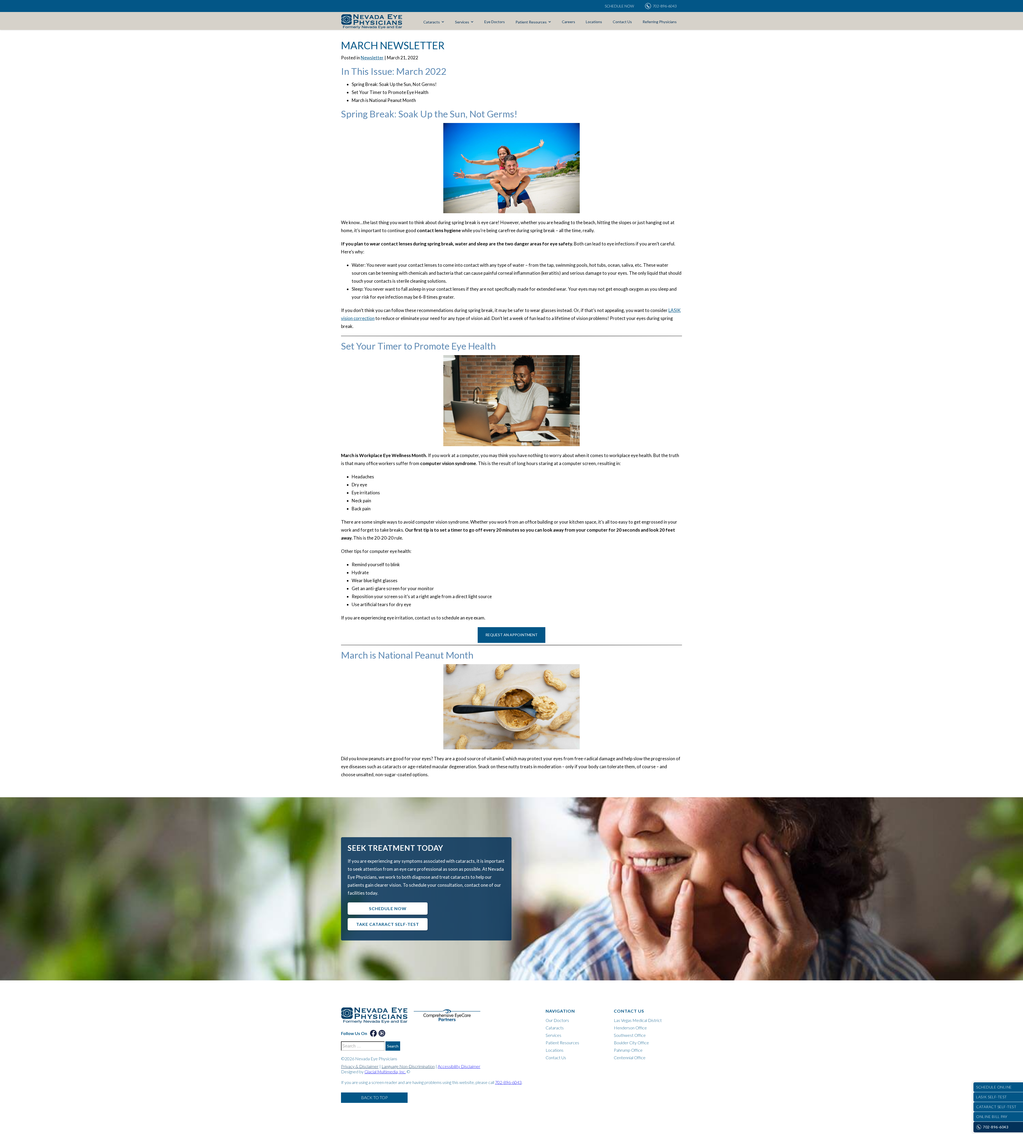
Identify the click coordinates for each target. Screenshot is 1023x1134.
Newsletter (372, 57)
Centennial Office (630, 1057)
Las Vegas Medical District (638, 1020)
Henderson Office (630, 1027)
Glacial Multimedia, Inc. (385, 1071)
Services (462, 22)
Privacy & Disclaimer (360, 1066)
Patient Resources (531, 22)
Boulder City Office (631, 1042)
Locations (594, 21)
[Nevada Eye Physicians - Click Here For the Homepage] (371, 21)
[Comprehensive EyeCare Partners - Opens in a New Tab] (450, 1018)
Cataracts (431, 22)
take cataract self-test (387, 924)
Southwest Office (630, 1035)
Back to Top (374, 1097)
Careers (568, 21)
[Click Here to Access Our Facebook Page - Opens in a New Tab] (373, 1033)
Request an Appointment (511, 634)
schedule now (388, 908)
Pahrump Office (628, 1050)
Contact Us (622, 21)
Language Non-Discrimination (408, 1066)
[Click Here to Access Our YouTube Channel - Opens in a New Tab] (382, 1033)
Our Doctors (557, 1020)
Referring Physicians (660, 21)
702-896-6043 (508, 1082)
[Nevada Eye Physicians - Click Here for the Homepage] (377, 1018)
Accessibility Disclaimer (459, 1066)
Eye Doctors (494, 21)
